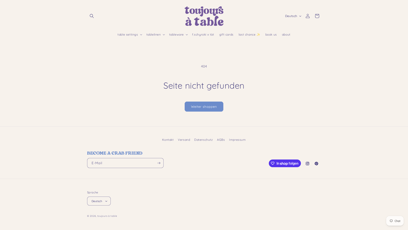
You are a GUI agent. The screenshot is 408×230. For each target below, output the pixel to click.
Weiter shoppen (204, 107)
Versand (184, 140)
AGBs (221, 140)
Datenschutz (203, 140)
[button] (91, 16)
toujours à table (107, 215)
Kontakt (168, 140)
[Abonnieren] (158, 163)
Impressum (237, 140)
